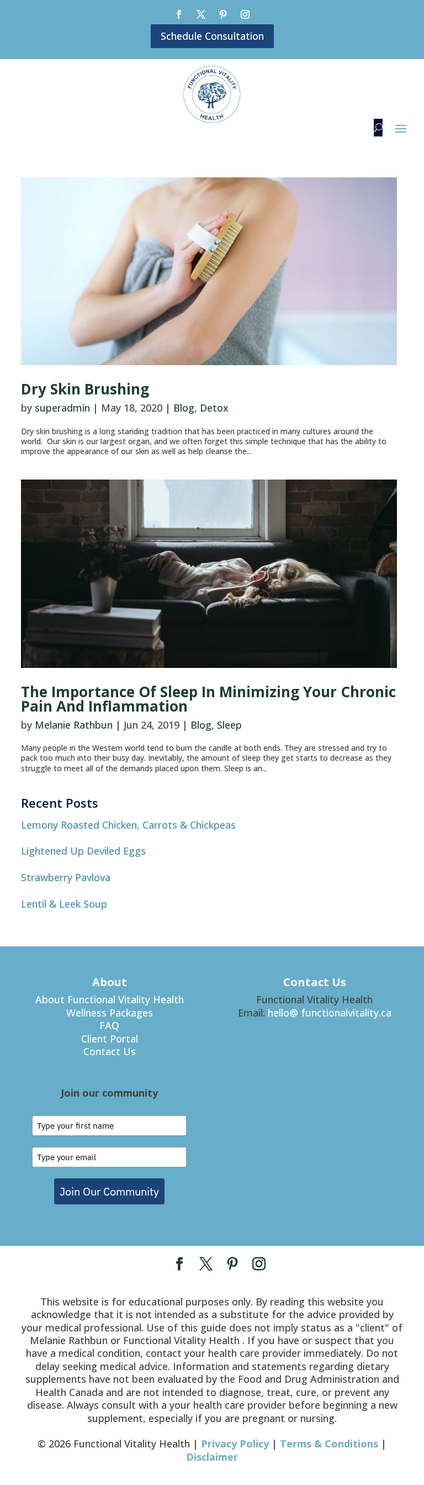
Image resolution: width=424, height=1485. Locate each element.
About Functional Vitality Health (109, 999)
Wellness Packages (109, 1012)
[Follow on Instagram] (245, 14)
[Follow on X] (201, 14)
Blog (183, 407)
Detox (214, 407)
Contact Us (109, 1051)
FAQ (109, 1025)
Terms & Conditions (329, 1443)
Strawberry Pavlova (65, 877)
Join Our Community (109, 1191)
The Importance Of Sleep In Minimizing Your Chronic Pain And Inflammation (208, 699)
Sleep (229, 724)
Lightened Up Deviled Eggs (83, 850)
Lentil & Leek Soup (64, 903)
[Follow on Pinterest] (223, 14)
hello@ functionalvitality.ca (329, 1012)
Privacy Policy (235, 1443)
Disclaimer (212, 1456)
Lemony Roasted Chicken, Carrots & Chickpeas (128, 824)
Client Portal (109, 1038)
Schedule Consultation (212, 36)
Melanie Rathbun (74, 724)
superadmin (62, 407)
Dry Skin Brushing (85, 389)
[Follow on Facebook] (179, 14)
